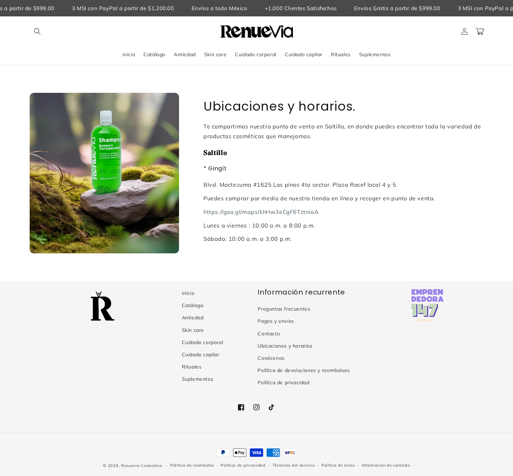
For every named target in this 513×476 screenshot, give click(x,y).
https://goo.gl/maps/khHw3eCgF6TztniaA (261, 211)
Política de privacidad (283, 382)
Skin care (193, 330)
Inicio (188, 293)
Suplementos (198, 379)
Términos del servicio (294, 465)
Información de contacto (386, 465)
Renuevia (130, 465)
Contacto (269, 333)
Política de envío (338, 465)
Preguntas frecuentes (284, 309)
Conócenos (271, 358)
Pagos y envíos (276, 321)
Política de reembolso (192, 465)
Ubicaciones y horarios (285, 346)
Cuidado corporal (202, 342)
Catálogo (193, 305)
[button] (37, 31)
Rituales (192, 367)
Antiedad (193, 317)
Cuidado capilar (201, 354)
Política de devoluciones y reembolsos (304, 370)
